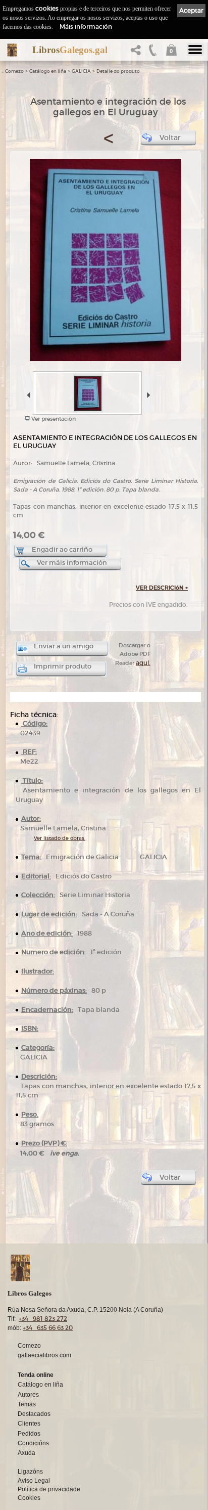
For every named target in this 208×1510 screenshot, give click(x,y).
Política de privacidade (49, 1489)
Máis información (86, 26)
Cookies (29, 1498)
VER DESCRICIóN (162, 587)
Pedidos (29, 1434)
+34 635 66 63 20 (48, 1327)
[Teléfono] (153, 52)
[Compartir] (137, 52)
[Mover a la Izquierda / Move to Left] (27, 391)
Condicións (33, 1443)
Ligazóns (30, 1472)
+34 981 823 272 (43, 1318)
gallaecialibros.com (44, 1355)
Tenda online (36, 1375)
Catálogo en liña (47, 71)
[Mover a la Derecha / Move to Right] (147, 391)
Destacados (34, 1414)
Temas (27, 1404)
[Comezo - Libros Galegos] (12, 50)
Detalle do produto (118, 71)
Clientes (29, 1423)
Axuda (26, 1453)
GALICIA (81, 71)
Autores (28, 1395)
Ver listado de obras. (59, 838)
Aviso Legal (34, 1481)
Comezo (14, 71)
